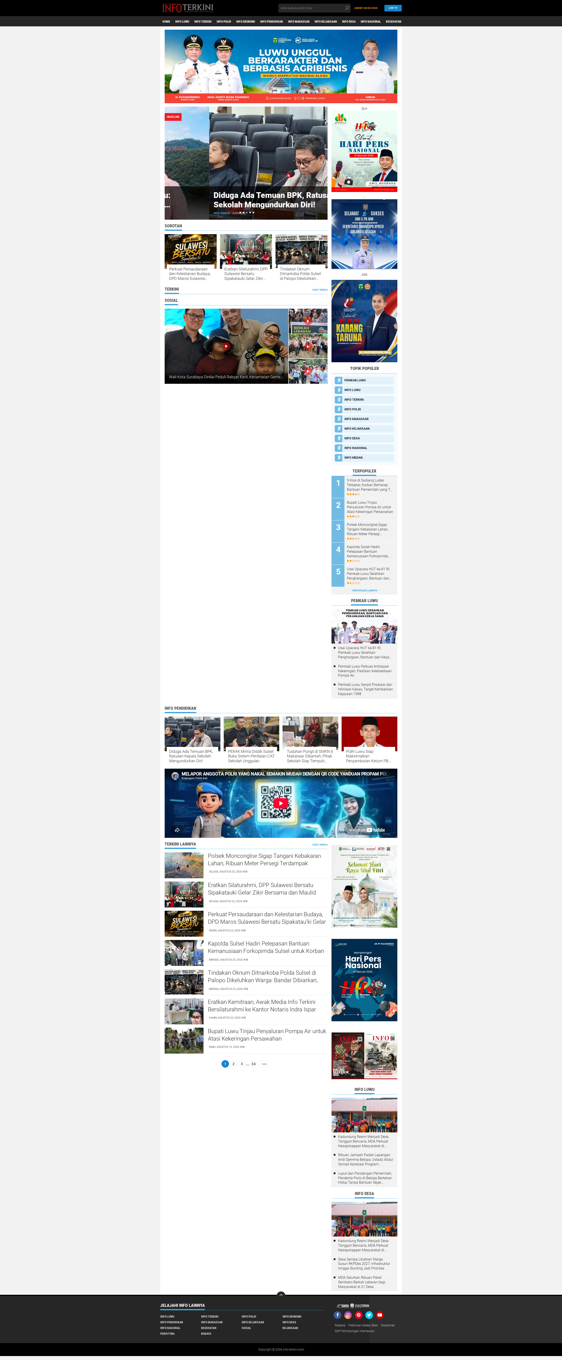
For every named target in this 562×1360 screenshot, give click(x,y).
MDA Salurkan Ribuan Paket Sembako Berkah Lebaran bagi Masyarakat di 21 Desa (361, 1282)
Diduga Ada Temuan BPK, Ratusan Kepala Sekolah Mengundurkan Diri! (191, 756)
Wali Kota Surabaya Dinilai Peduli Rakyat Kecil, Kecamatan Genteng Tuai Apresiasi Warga (245, 377)
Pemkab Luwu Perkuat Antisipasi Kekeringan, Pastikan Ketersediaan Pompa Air (365, 671)
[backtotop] (281, 1295)
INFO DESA (349, 21)
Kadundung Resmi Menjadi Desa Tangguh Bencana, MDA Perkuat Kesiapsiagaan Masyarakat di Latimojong (363, 1141)
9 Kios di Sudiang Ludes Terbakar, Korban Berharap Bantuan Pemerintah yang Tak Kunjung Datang (370, 485)
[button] (240, 212)
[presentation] (315, 117)
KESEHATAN (393, 21)
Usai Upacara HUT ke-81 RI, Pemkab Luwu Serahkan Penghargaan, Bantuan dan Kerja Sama (368, 574)
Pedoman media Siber (363, 1325)
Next (264, 1063)
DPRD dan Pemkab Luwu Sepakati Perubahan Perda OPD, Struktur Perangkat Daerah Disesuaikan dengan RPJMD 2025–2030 (245, 209)
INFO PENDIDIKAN (271, 21)
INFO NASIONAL (371, 21)
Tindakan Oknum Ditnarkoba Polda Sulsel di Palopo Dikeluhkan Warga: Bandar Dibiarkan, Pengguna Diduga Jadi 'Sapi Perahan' (300, 274)
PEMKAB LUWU (178, 213)
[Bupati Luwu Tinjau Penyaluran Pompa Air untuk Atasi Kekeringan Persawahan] (184, 1040)
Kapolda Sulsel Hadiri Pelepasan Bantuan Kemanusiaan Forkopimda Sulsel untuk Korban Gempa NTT (368, 551)
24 (253, 1064)
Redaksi (340, 1325)
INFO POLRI (224, 21)
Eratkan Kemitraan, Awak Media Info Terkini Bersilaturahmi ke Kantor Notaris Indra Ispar (262, 1006)
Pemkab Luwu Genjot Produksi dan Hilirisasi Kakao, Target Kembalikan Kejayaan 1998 (365, 689)
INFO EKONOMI (245, 21)
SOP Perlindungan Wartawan (355, 1331)
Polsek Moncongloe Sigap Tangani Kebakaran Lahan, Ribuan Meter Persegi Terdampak (367, 529)
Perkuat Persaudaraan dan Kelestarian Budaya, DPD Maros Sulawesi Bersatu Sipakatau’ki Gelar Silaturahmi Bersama (190, 274)
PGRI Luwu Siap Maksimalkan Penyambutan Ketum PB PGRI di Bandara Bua (367, 756)
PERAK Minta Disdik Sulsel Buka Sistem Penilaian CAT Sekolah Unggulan (251, 756)
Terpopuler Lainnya (364, 590)
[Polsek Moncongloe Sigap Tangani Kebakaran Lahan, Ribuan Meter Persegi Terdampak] (184, 865)
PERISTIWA (167, 1333)
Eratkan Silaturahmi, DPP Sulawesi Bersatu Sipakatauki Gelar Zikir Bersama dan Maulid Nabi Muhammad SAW (246, 274)
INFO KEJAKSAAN (326, 21)
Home (166, 21)
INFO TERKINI (203, 21)
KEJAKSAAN (290, 1328)
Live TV (393, 8)
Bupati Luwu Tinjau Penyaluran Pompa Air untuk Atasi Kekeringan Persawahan (370, 507)
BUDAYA (206, 1333)
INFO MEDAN (353, 457)
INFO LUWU (182, 21)
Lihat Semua (320, 289)
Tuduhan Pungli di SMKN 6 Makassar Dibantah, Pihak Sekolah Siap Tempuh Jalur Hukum (310, 756)
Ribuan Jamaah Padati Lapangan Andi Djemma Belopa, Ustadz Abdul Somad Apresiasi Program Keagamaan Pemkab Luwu (365, 1159)
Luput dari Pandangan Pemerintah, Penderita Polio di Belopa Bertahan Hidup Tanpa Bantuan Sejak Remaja (365, 1178)
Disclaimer (388, 1325)
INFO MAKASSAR (299, 21)
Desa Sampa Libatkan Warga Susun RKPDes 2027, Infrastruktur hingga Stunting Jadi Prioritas (364, 1264)
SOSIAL (246, 1328)
